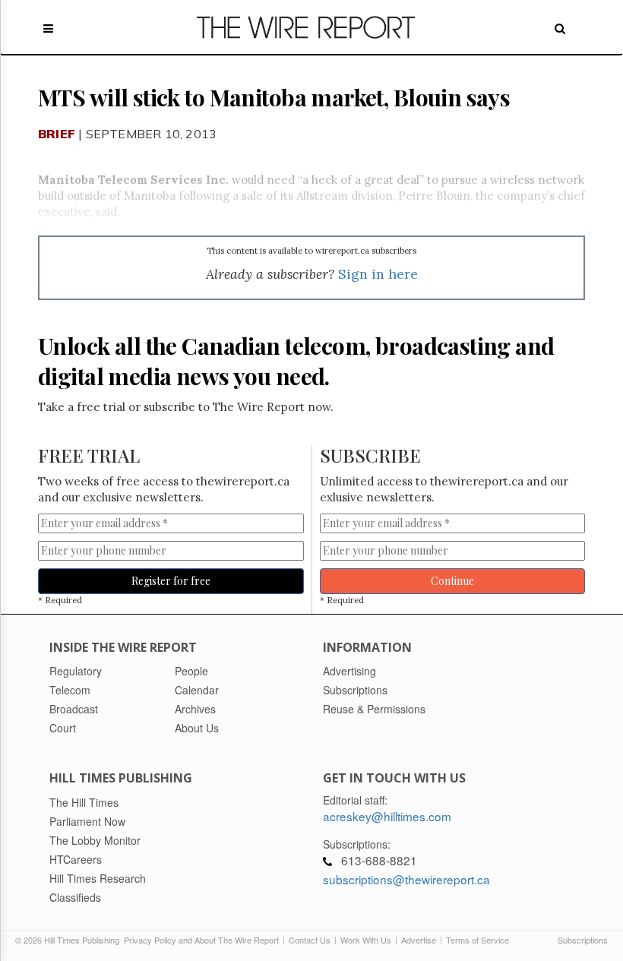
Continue (452, 581)
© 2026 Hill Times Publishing (69, 940)
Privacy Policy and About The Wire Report (201, 940)
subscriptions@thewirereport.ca (406, 879)
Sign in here (378, 274)
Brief (56, 133)
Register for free (170, 581)
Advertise (418, 940)
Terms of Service (477, 940)
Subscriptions (583, 940)
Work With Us (365, 940)
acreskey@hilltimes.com (387, 816)
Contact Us (309, 940)
